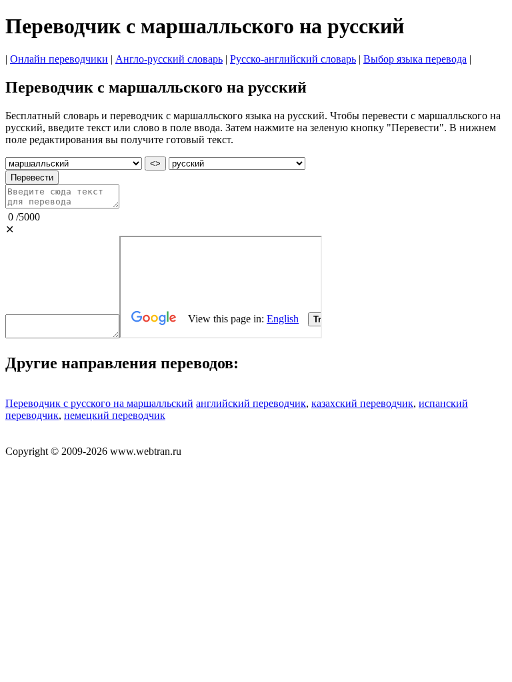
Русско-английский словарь (293, 59)
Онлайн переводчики (59, 59)
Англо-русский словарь (169, 59)
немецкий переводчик (114, 415)
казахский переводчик (362, 403)
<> (155, 164)
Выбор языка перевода (415, 59)
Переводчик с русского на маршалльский (99, 403)
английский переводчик (251, 403)
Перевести (32, 177)
